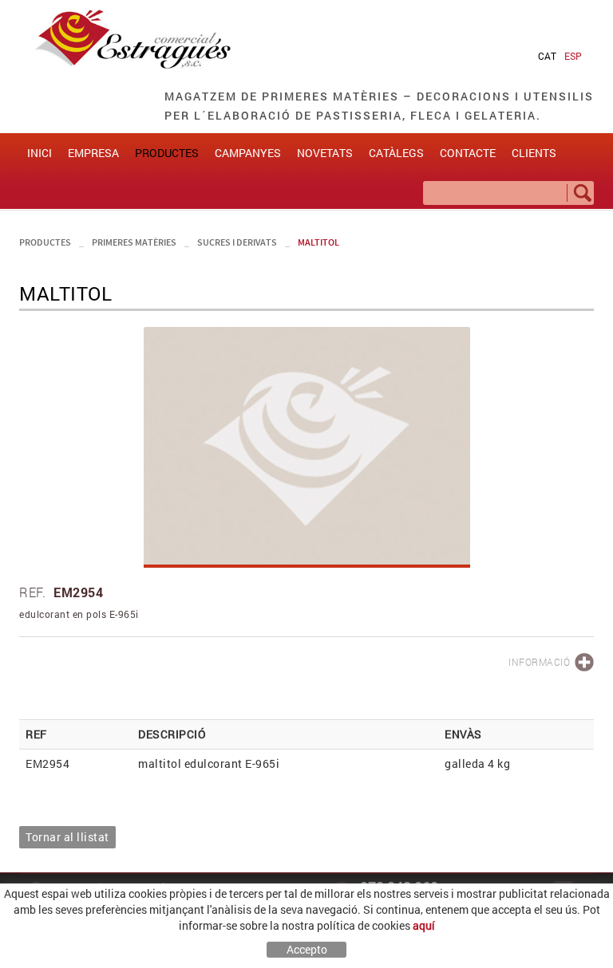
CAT (547, 55)
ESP (573, 55)
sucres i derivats (237, 242)
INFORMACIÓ (539, 661)
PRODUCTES (45, 242)
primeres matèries (134, 242)
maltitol (318, 242)
